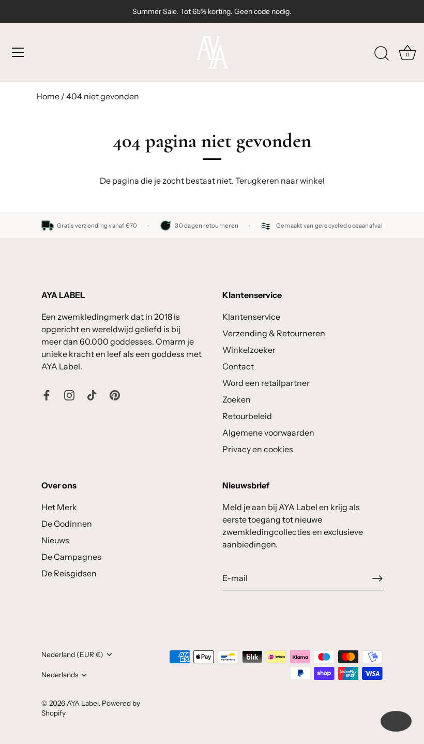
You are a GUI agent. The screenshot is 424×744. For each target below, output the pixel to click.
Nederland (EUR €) (72, 654)
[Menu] (18, 52)
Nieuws (55, 540)
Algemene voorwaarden (268, 432)
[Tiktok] (92, 394)
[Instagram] (69, 394)
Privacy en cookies (257, 449)
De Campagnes (71, 557)
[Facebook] (46, 394)
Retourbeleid (247, 416)
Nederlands (59, 675)
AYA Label (83, 703)
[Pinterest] (115, 394)
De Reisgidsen (69, 573)
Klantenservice (251, 316)
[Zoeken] (381, 53)
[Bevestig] (377, 578)
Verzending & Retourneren (273, 333)
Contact (238, 366)
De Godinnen (66, 523)
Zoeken (236, 399)
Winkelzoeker (249, 350)
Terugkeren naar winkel (280, 180)
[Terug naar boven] (396, 721)
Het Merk (59, 507)
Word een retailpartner (266, 383)
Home (47, 96)
